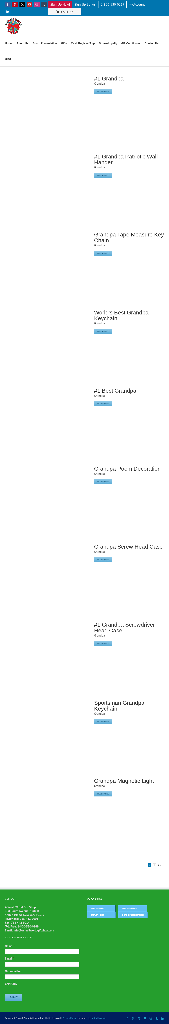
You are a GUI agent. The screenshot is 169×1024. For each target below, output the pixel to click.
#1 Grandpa (109, 78)
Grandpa (99, 83)
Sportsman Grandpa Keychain (119, 706)
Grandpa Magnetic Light (124, 781)
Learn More (103, 91)
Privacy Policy (69, 1018)
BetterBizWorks (98, 1018)
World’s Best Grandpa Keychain (121, 315)
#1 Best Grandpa (115, 390)
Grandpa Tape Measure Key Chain (129, 237)
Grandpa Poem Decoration (127, 468)
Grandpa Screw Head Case (128, 546)
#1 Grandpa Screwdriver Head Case (124, 627)
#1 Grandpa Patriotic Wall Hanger (126, 159)
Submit (13, 997)
